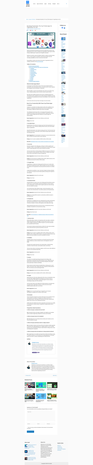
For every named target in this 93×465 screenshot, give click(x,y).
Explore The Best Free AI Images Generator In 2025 (52, 400)
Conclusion (31, 80)
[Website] (38, 352)
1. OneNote (32, 68)
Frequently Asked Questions (34, 81)
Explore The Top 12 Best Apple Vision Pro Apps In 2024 (29, 401)
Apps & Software (30, 28)
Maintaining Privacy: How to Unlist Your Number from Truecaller (42, 141)
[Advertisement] (46, 13)
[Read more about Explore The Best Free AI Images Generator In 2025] (52, 396)
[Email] (37, 352)
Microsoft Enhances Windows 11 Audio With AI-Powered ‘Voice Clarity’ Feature (40, 390)
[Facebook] (27, 30)
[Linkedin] (32, 30)
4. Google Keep (33, 71)
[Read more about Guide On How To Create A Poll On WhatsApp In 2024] (52, 385)
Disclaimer (59, 450)
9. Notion (31, 77)
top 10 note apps (40, 61)
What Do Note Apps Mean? (34, 66)
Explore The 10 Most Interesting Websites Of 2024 (29, 390)
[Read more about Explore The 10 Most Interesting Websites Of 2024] (30, 385)
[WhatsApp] (33, 30)
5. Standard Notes (33, 73)
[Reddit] (35, 30)
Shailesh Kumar (35, 342)
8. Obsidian (32, 76)
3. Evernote (32, 70)
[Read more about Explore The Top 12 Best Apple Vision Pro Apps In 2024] (30, 396)
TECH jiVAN (28, 5)
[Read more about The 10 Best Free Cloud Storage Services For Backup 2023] (41, 396)
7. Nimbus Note (33, 75)
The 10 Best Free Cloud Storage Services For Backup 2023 (40, 401)
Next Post (55, 375)
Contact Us (59, 446)
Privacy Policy (59, 447)
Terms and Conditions (61, 449)
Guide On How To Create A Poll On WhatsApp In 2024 (52, 389)
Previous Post (28, 375)
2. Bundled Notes (33, 69)
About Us (59, 445)
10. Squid (31, 78)
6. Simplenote (32, 74)
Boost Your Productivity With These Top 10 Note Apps (38, 67)
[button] (59, 4)
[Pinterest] (30, 30)
